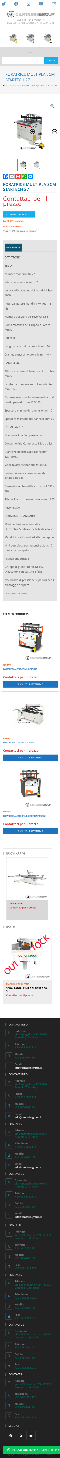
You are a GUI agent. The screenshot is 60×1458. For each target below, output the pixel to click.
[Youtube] (31, 1435)
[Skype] (20, 1435)
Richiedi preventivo (19, 214)
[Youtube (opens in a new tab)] (41, 4)
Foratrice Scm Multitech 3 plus (18, 742)
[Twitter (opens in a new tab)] (5, 4)
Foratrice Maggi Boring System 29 (20, 669)
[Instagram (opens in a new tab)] (28, 4)
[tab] (13, 247)
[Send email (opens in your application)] (53, 4)
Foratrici (18, 221)
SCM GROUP (16, 226)
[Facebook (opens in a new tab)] (16, 4)
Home (6, 85)
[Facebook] (10, 1435)
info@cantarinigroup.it (28, 1067)
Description (13, 247)
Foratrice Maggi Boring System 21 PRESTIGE (24, 815)
